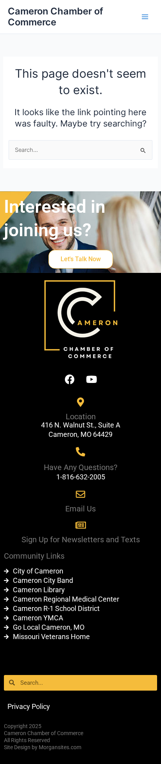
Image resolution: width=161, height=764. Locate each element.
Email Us (80, 508)
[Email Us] (80, 494)
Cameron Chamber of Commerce (55, 16)
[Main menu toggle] (145, 17)
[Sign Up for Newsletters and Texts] (80, 525)
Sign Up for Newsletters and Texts (80, 539)
